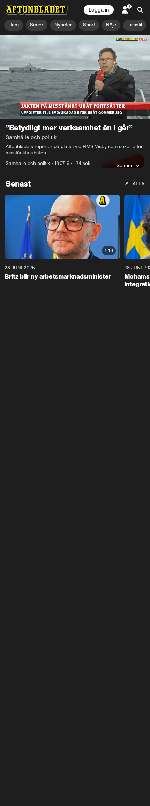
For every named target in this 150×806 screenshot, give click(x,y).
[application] (75, 77)
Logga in (99, 10)
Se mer (125, 165)
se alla (134, 184)
